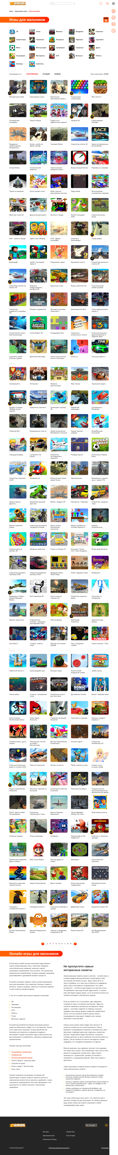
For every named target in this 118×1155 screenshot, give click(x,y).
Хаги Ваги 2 (13, 643)
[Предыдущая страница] (42, 944)
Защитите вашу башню (97, 621)
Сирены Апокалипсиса (97, 526)
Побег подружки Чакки (79, 573)
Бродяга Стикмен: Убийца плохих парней (16, 407)
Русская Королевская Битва (17, 929)
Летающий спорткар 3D (58, 408)
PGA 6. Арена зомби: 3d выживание (17, 813)
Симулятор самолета (38, 405)
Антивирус (54, 834)
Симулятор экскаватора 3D (97, 742)
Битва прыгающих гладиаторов (78, 884)
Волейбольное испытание (97, 432)
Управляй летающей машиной (58, 717)
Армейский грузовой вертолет (37, 502)
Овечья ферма (56, 620)
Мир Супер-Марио (37, 859)
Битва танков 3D (77, 930)
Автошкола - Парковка (79, 502)
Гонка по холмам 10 (58, 549)
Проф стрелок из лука (79, 765)
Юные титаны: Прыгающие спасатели (55, 527)
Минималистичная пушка (99, 884)
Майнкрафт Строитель (75, 619)
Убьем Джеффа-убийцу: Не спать (77, 813)
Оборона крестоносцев (55, 384)
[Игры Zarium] (17, 3)
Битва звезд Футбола (99, 549)
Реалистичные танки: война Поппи (58, 479)
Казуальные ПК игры (50, 1139)
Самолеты (40, 64)
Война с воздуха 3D (57, 502)
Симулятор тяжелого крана (79, 597)
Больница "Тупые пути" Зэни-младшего (79, 550)
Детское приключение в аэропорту (58, 742)
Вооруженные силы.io (38, 431)
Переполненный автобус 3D (15, 550)
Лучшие (46, 74)
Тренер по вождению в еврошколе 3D (58, 931)
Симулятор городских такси (100, 501)
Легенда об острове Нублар (57, 644)
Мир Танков (75, 384)
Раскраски (60, 39)
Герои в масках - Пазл (100, 643)
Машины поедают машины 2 (98, 719)
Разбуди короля (77, 455)
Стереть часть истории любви (97, 766)
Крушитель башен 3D (100, 907)
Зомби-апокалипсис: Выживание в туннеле (58, 432)
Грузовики (99, 39)
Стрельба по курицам (79, 718)
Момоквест (75, 859)
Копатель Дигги (77, 742)
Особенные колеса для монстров (57, 695)
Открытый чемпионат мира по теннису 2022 (17, 766)
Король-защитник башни (15, 526)
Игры (11, 11)
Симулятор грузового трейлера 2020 (17, 573)
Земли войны (14, 694)
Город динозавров (16, 455)
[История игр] (107, 3)
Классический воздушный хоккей (78, 671)
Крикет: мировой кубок (100, 694)
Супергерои (60, 48)
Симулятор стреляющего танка (37, 813)
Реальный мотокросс (79, 789)
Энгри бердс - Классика (35, 719)
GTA (57, 56)
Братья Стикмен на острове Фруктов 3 (78, 526)
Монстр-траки (41, 48)
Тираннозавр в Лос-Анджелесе (78, 837)
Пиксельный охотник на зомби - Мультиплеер (37, 743)
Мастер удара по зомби (56, 860)
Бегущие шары (56, 671)
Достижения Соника (78, 694)
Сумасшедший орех (37, 671)
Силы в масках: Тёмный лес (56, 597)
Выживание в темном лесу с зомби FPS (100, 479)
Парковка (79, 39)
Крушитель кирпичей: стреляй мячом (17, 884)
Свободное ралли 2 (37, 907)
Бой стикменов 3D (37, 596)
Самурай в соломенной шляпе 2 (17, 907)
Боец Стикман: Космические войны (16, 719)
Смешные (99, 31)
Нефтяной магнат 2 (16, 671)
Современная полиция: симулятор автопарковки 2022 (37, 621)
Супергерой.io (14, 384)
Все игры (46, 1132)
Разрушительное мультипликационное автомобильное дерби (100, 790)
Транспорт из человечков (97, 597)
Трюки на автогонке (37, 765)
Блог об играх (70, 1135)
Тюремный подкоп (99, 384)
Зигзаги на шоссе (56, 765)
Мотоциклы (40, 56)
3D (17, 31)
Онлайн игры (70, 1132)
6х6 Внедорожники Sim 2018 (99, 931)
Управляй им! (35, 476)
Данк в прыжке (55, 883)
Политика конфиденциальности (59, 1148)
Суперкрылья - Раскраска (97, 408)
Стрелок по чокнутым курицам (100, 835)
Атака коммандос (36, 836)
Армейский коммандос (75, 406)
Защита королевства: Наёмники (17, 788)
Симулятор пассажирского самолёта (56, 456)
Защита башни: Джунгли (15, 502)
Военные (79, 56)
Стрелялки (40, 39)
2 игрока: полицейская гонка (38, 695)
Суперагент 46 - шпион (36, 455)
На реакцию (20, 56)
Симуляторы (21, 39)
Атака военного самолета (97, 860)
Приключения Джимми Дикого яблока (17, 860)
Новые (57, 74)
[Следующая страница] (75, 944)
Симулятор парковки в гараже (58, 906)
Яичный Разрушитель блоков (38, 931)
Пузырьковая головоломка (21, 1052)
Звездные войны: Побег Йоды (56, 573)
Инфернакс (96, 573)
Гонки (38, 31)
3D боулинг (34, 384)
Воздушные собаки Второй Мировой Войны (16, 596)
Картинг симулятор (16, 620)
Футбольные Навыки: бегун (100, 455)
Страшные (80, 48)
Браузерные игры (21, 11)
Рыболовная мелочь (99, 812)
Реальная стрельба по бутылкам (38, 789)
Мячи (18, 48)
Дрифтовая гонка (77, 907)
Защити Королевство (38, 883)
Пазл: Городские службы (77, 644)
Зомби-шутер (97, 671)
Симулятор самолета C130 (17, 479)
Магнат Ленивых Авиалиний (56, 813)
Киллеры (19, 64)
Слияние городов (15, 836)
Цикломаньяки (76, 478)
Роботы (99, 56)
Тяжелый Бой (14, 431)
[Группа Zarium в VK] (106, 1125)
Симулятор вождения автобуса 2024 (38, 573)
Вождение (79, 31)
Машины (59, 31)
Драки (98, 48)
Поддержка (105, 1148)
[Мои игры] (101, 3)
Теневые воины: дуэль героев (17, 742)
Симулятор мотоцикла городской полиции (38, 526)
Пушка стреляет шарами (77, 432)
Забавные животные (37, 549)
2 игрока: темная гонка (36, 644)
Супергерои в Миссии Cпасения (58, 789)
